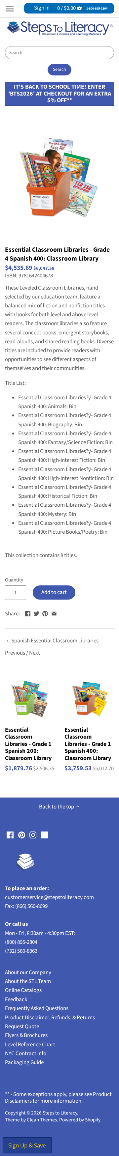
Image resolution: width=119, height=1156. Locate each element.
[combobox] (59, 52)
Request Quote (22, 1026)
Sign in (42, 8)
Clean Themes (42, 1119)
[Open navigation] (10, 9)
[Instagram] (32, 835)
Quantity (14, 580)
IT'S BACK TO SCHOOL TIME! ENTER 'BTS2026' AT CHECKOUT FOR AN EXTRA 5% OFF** (59, 93)
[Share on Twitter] (36, 613)
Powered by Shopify (79, 1119)
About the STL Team (28, 981)
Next (34, 653)
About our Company (28, 972)
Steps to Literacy (60, 1112)
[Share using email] (54, 613)
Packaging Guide (24, 1062)
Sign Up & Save (27, 1145)
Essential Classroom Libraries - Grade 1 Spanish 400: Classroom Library (87, 744)
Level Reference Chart (30, 1045)
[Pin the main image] (45, 613)
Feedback (16, 999)
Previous (15, 653)
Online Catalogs (23, 990)
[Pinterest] (21, 835)
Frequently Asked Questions (36, 1008)
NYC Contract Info (25, 1053)
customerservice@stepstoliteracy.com (49, 897)
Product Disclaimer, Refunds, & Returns (50, 1018)
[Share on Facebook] (27, 613)
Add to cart (54, 592)
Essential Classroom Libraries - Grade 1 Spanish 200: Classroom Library (28, 744)
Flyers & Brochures (26, 1035)
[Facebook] (10, 835)
